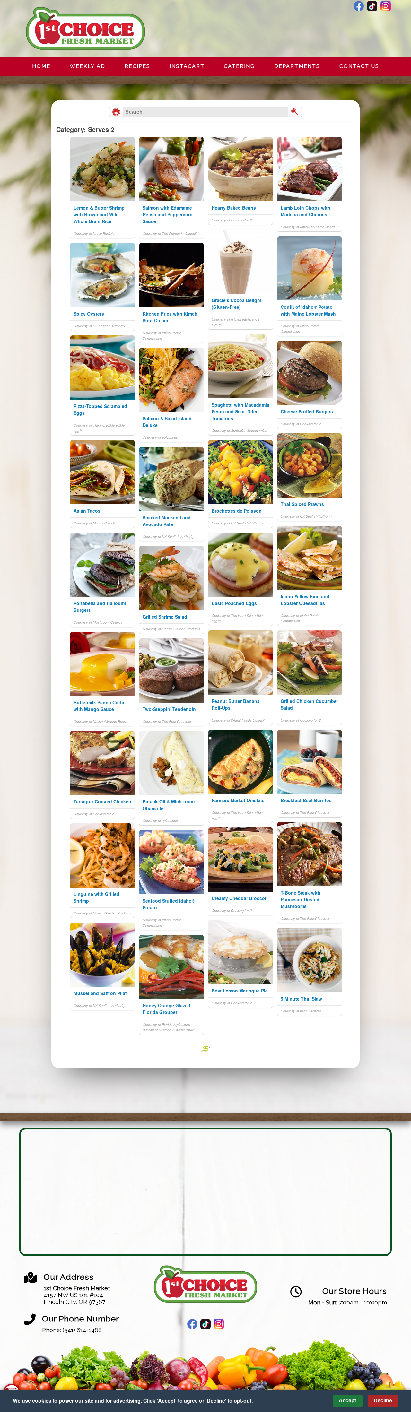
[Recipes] (116, 112)
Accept (347, 1400)
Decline (383, 1400)
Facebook (359, 6)
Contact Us (359, 66)
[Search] (295, 112)
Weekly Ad (87, 66)
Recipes (137, 66)
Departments (297, 66)
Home (41, 66)
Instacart (187, 66)
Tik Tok (372, 6)
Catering (239, 66)
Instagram (385, 6)
